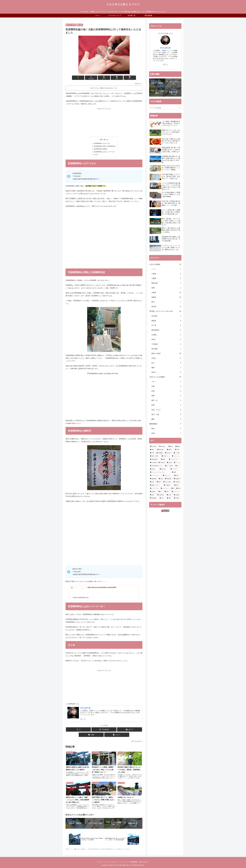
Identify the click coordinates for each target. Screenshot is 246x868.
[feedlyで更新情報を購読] (81, 719)
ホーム (101, 862)
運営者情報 (133, 862)
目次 (101, 139)
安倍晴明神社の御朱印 (100, 149)
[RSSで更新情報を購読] (84, 719)
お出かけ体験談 (72, 24)
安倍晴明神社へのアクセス (102, 143)
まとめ (96, 154)
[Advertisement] (104, 122)
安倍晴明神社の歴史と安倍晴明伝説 (104, 146)
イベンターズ (85, 708)
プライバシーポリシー (111, 862)
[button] (130, 78)
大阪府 (81, 24)
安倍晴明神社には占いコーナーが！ (104, 152)
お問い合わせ (143, 862)
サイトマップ (124, 862)
